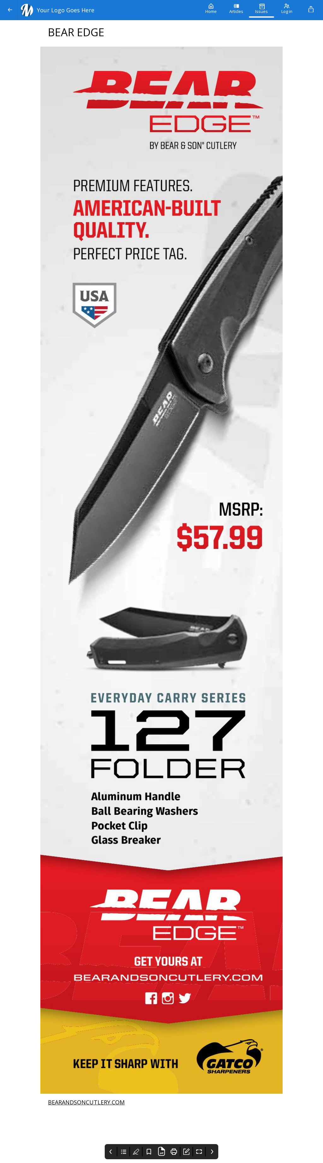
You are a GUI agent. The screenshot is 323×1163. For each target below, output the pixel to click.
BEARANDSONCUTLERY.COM (86, 1102)
